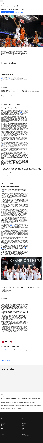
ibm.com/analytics (12, 378)
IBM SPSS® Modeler (13, 225)
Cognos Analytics (7, 78)
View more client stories (5, 381)
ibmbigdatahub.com (35, 378)
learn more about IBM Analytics (14, 381)
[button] (40, 1)
